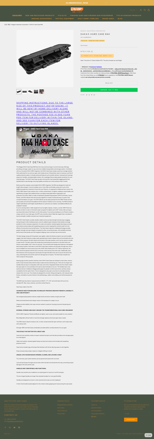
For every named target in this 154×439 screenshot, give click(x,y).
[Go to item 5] (41, 91)
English (132, 10)
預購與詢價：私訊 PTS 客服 (109, 90)
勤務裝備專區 (17, 15)
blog (120, 18)
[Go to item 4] (36, 91)
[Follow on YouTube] (14, 427)
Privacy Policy (61, 413)
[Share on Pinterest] (91, 95)
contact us (94, 405)
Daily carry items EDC (88, 18)
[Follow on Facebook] (5, 427)
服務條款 (99, 67)
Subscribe (131, 419)
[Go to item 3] (30, 91)
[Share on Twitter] (89, 95)
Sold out (109, 83)
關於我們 (93, 416)
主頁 (5, 24)
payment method (96, 408)
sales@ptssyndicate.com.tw (15, 421)
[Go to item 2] (24, 91)
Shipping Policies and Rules (64, 405)
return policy (60, 408)
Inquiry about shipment (97, 413)
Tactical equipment (64, 18)
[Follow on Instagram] (10, 427)
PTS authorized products (129, 15)
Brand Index (108, 18)
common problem (96, 411)
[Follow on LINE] (19, 427)
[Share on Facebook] (86, 95)
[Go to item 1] (18, 91)
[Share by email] (94, 95)
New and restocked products (40, 15)
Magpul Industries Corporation (19, 24)
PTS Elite (62, 15)
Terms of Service (62, 411)
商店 (9, 24)
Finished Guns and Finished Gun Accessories (91, 15)
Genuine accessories (42, 18)
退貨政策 (93, 67)
